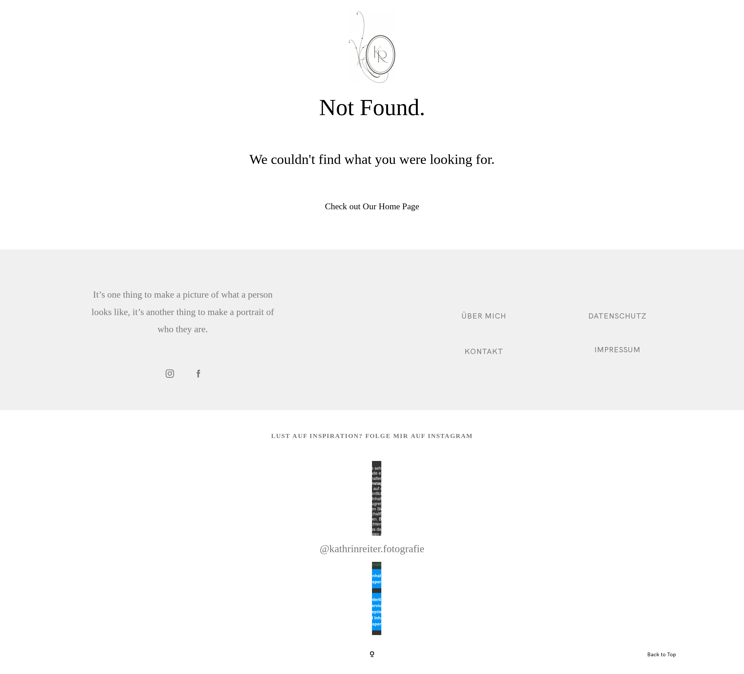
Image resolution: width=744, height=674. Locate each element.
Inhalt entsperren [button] (376, 578)
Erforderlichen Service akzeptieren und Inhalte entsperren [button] (377, 611)
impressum (617, 350)
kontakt (483, 351)
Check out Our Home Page (372, 206)
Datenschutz (617, 316)
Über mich (484, 316)
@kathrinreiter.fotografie (372, 549)
